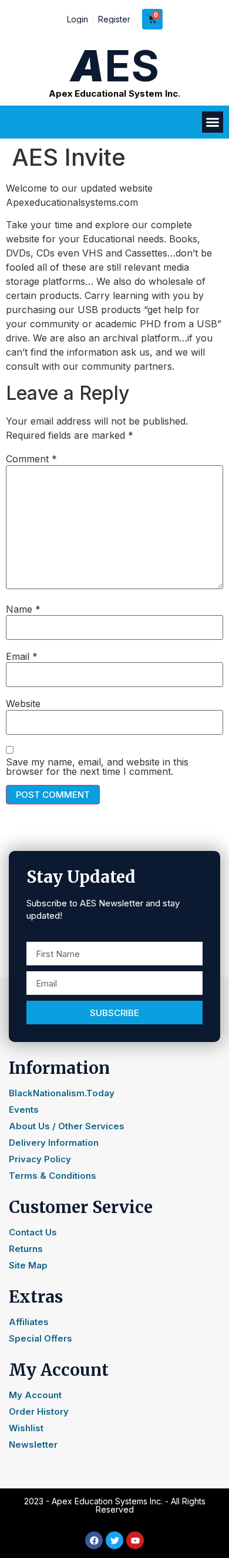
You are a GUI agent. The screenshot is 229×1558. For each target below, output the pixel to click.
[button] (212, 122)
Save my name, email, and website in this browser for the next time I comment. (97, 766)
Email (22, 656)
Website (23, 703)
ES (114, 66)
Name (23, 609)
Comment (31, 459)
